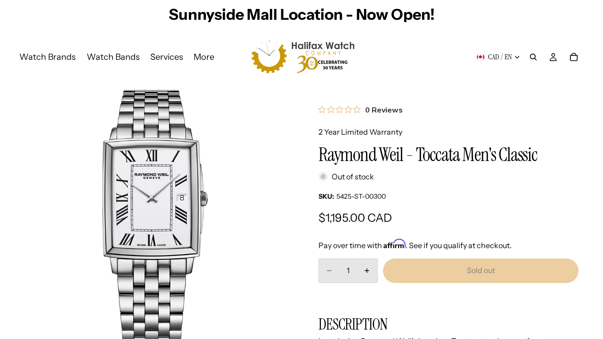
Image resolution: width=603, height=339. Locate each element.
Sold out (481, 270)
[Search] (533, 57)
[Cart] (573, 57)
